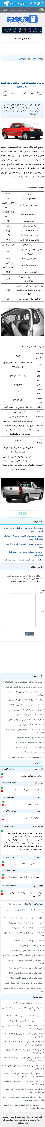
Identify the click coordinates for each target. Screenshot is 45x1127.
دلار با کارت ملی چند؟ (33, 752)
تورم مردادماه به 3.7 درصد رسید (29, 724)
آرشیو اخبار (23, 58)
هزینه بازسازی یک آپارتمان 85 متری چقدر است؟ (23, 917)
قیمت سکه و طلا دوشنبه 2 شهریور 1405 (26, 927)
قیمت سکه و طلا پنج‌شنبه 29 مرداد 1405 (26, 978)
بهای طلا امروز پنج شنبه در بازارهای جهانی (25, 699)
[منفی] (2, 777)
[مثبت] (2, 774)
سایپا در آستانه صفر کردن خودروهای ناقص (25, 719)
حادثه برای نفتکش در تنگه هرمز (29, 714)
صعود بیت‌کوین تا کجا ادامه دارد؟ (29, 737)
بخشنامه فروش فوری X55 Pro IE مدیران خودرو (23, 983)
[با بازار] (22, 30)
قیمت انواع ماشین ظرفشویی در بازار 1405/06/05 (22, 682)
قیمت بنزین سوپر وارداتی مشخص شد (27, 747)
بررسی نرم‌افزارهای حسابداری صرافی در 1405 (24, 1015)
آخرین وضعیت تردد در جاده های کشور (27, 757)
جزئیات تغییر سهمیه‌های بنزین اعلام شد (26, 950)
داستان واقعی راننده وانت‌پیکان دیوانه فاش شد (23, 559)
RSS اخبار (37, 58)
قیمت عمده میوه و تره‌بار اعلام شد (29, 742)
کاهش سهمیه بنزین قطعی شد (30, 945)
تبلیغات (13, 10)
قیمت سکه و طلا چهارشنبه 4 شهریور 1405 (25, 973)
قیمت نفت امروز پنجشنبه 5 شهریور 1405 (26, 704)
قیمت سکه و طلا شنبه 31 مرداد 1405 (27, 940)
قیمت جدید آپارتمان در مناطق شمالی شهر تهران (23, 686)
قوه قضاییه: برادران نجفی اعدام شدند (27, 1002)
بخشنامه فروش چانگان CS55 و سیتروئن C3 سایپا (22, 955)
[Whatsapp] (25, 514)
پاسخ (36, 769)
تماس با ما (4, 10)
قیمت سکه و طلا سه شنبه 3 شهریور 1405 (25, 968)
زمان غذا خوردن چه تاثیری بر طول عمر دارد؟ (25, 1020)
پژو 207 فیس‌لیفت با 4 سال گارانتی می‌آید (25, 922)
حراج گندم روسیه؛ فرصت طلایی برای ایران (25, 709)
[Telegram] (20, 514)
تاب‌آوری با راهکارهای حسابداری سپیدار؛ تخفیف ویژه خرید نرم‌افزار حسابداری (24, 1075)
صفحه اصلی (22, 10)
